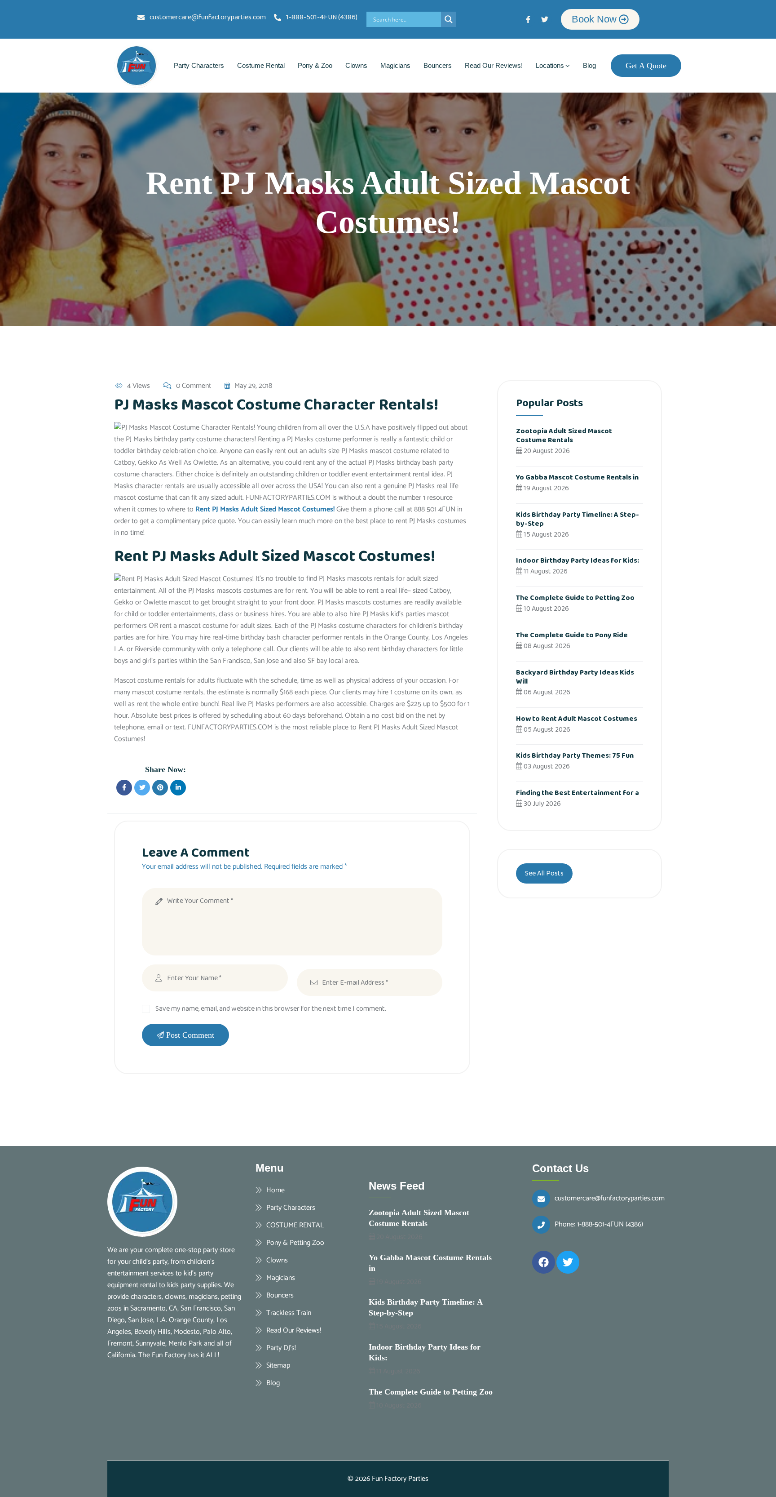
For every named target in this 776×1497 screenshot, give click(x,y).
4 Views (138, 386)
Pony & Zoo (315, 65)
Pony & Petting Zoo (295, 1243)
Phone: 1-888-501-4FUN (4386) (599, 1224)
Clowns (356, 65)
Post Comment (190, 1035)
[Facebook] (543, 1262)
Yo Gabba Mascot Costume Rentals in (577, 477)
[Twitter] (545, 19)
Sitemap (278, 1365)
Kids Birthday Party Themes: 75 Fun (575, 755)
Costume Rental (261, 65)
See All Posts (544, 873)
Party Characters (199, 65)
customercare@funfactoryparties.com (610, 1198)
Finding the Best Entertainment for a (577, 793)
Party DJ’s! (281, 1348)
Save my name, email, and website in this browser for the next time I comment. (270, 1008)
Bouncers (437, 65)
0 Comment (193, 386)
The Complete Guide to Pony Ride (572, 635)
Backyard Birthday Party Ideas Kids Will (575, 677)
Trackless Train (288, 1313)
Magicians (395, 65)
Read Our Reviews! (494, 65)
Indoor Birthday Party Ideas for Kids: (577, 560)
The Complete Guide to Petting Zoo (575, 598)
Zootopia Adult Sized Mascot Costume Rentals (564, 436)
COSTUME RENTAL (295, 1225)
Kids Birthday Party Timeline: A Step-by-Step (577, 519)
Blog (589, 65)
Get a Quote (646, 65)
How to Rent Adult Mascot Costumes (576, 718)
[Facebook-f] (528, 19)
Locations (550, 65)
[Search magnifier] (448, 19)
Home (275, 1190)
